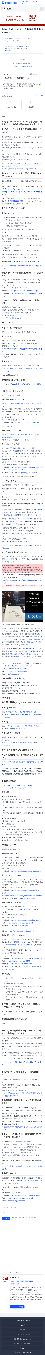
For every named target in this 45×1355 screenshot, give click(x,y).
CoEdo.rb (10, 9)
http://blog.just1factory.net (29, 473)
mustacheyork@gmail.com (15, 1201)
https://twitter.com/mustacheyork (20, 923)
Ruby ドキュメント (18, 729)
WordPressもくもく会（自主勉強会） (19, 945)
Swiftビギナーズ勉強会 (26, 909)
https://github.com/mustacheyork (21, 931)
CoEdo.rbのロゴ (9, 315)
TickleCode (23, 926)
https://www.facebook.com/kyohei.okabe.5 (27, 422)
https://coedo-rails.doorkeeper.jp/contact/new (21, 169)
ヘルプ (22, 1325)
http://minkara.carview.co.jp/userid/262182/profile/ (23, 896)
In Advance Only (25, 964)
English (22, 1348)
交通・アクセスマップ (18, 788)
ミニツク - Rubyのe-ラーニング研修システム (22, 726)
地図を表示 (8, 50)
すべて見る (39, 95)
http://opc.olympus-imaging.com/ (22, 898)
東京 (18, 1281)
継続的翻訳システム (20, 657)
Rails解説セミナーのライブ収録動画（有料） (22, 712)
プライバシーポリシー (22, 1334)
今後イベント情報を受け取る (22, 66)
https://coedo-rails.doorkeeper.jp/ (25, 291)
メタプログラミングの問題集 (12, 556)
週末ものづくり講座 (34, 642)
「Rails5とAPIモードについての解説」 (23, 448)
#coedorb (23, 288)
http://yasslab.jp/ (13, 674)
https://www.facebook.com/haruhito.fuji (25, 890)
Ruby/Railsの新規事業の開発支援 (18, 654)
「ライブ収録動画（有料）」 (16, 201)
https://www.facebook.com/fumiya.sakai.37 (26, 467)
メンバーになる (18, 1307)
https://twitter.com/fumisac (18, 470)
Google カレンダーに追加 (12, 41)
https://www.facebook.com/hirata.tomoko (25, 871)
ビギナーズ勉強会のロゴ (12, 318)
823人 (12, 1281)
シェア (6, 1207)
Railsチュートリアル (33, 648)
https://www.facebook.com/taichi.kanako (25, 920)
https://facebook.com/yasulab (22, 666)
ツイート (13, 1207)
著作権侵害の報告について (22, 1339)
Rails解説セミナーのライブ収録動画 (20, 519)
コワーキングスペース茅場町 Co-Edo (17, 46)
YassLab (12, 628)
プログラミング (15, 1283)
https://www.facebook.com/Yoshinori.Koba (26, 958)
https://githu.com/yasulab (18, 671)
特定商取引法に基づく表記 (22, 1343)
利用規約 (22, 1330)
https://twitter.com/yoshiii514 (19, 961)
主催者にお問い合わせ (22, 1320)
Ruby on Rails (29, 1281)
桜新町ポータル (19, 942)
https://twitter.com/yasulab (19, 669)
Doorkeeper (27, 1352)
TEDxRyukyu (19, 645)
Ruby (22, 1281)
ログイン (6, 1218)
